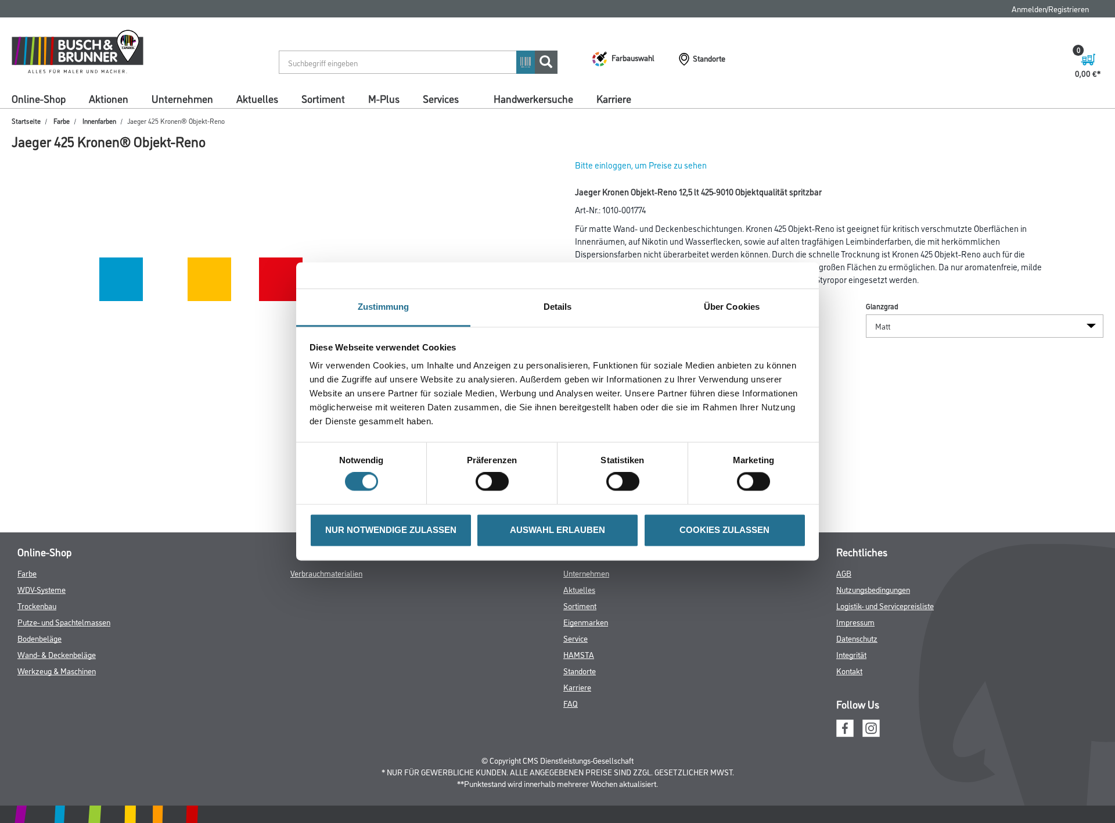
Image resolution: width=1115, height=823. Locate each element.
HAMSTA (578, 654)
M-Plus (384, 98)
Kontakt (849, 670)
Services (441, 98)
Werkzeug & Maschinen (56, 670)
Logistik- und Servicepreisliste (885, 605)
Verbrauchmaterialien (326, 572)
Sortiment (323, 98)
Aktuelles (257, 98)
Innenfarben (99, 121)
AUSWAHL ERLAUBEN (557, 530)
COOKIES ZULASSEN (724, 530)
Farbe (61, 121)
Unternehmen (182, 98)
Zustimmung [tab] (383, 307)
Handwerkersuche (533, 98)
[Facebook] (845, 726)
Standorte (579, 670)
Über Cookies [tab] (732, 307)
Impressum (855, 621)
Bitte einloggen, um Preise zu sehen (641, 165)
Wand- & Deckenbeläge (56, 654)
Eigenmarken (585, 621)
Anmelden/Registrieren (1050, 8)
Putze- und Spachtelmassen (63, 621)
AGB (843, 572)
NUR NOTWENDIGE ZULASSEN (390, 530)
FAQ (570, 703)
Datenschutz (856, 637)
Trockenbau (36, 605)
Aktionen (108, 98)
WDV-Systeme (41, 589)
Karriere (613, 98)
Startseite (26, 121)
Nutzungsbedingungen (873, 589)
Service (575, 637)
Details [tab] (558, 307)
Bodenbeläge (39, 637)
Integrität (851, 654)
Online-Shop (39, 98)
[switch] (495, 482)
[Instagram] (871, 726)
